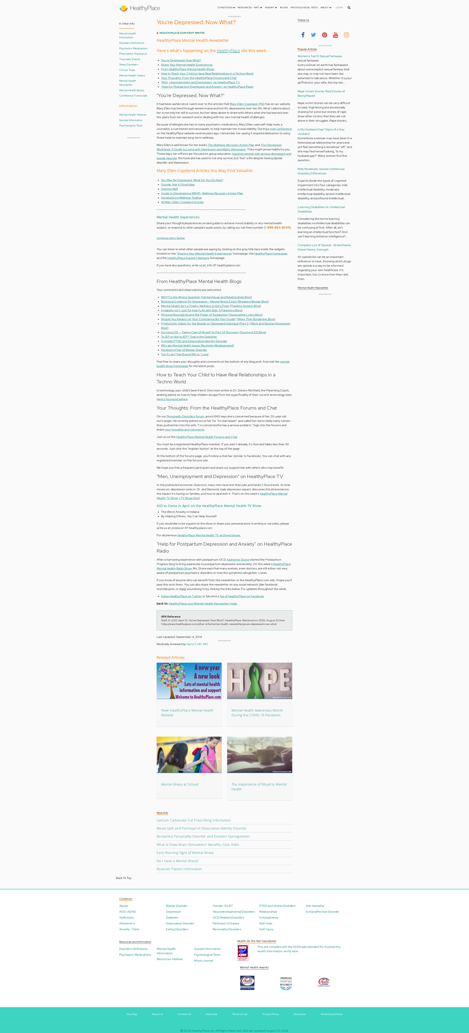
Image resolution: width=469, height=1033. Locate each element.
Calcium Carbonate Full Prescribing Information (194, 820)
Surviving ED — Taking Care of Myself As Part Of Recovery (200, 332)
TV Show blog (189, 498)
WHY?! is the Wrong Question (180, 297)
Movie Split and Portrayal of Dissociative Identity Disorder (202, 828)
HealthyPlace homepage (270, 254)
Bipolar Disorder (177, 906)
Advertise (211, 1014)
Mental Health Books (131, 90)
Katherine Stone (238, 560)
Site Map (132, 1014)
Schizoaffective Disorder (322, 912)
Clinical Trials (127, 70)
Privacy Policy (270, 1014)
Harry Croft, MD (197, 644)
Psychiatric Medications (133, 48)
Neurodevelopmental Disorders (234, 912)
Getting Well (169, 189)
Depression (173, 912)
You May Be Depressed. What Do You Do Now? (192, 180)
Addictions (126, 917)
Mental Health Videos (132, 75)
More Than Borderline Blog (256, 319)
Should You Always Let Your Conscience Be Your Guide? (198, 319)
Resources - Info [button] (249, 7)
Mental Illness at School (179, 784)
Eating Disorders (177, 929)
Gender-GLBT (223, 906)
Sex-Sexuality (315, 906)
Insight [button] (270, 7)
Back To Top (123, 878)
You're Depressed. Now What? (181, 60)
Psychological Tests (304, 7)
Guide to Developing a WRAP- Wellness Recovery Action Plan (202, 193)
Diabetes (172, 917)
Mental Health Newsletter (127, 82)
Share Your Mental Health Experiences (187, 65)
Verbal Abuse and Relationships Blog (226, 297)
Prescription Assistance (133, 53)
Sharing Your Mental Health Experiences (205, 254)
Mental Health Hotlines (133, 114)
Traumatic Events (129, 59)
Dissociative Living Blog (245, 315)
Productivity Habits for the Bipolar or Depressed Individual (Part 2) (205, 323)
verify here (291, 951)
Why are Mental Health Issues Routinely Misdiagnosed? (197, 345)
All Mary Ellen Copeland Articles (182, 202)
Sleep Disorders (128, 64)
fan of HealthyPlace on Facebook (242, 596)
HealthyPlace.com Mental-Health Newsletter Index (203, 604)
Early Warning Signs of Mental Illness (185, 852)
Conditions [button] (225, 7)
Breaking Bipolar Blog (253, 301)
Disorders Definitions (131, 43)
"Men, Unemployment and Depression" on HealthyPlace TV (200, 82)
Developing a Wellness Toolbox (181, 198)
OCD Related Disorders (228, 917)
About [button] (325, 7)
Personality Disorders (227, 929)
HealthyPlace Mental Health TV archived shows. (209, 535)
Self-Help (265, 923)
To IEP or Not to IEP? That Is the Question (189, 337)
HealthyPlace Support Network (188, 258)
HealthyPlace (228, 50)
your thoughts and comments (184, 430)
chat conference (281, 129)
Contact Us (184, 1014)
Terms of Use (240, 1014)
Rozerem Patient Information (179, 869)
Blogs (284, 7)
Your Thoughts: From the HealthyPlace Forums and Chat (199, 78)
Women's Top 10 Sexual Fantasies (320, 56)
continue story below (171, 238)
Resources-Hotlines (170, 959)
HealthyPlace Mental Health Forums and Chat (206, 437)
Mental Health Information (127, 35)
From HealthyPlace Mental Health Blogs (187, 69)
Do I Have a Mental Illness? (178, 861)
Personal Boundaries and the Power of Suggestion (194, 315)
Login (339, 7)
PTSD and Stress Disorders (277, 906)
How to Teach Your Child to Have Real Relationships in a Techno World (207, 73)
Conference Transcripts (133, 95)
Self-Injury (266, 929)
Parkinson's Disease (226, 923)
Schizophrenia (268, 917)
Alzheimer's (127, 923)
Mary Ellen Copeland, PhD (247, 104)
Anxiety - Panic (129, 929)
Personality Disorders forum (185, 416)
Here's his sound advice (172, 399)
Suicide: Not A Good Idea (178, 184)
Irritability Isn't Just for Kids (179, 310)
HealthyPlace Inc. (203, 1031)
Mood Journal (203, 960)
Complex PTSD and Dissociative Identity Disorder (194, 341)
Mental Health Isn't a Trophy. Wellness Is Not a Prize (195, 306)
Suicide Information (131, 120)
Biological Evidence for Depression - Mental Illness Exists (199, 301)
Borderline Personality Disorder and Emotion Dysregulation (203, 836)
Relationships (268, 912)
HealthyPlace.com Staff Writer (182, 32)
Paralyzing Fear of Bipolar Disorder (184, 350)
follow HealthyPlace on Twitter (181, 596)
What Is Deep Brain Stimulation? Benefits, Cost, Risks (198, 844)
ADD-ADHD (127, 912)
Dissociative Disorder (180, 923)
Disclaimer (300, 1014)
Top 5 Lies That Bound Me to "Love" (185, 354)
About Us (157, 1014)
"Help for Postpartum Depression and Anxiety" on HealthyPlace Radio (207, 87)
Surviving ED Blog (253, 332)
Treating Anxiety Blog (245, 306)
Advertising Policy (331, 1014)
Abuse (123, 906)
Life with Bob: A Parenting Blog (220, 310)
